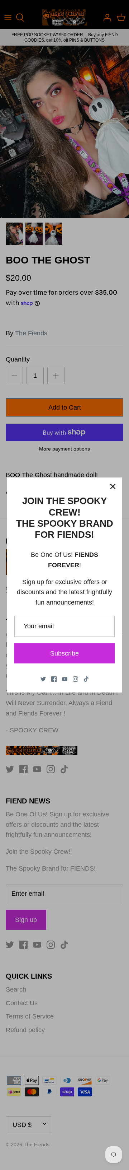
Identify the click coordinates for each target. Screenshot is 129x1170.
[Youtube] (64, 679)
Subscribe (64, 653)
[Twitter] (43, 679)
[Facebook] (54, 679)
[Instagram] (75, 679)
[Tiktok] (86, 679)
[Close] (113, 486)
